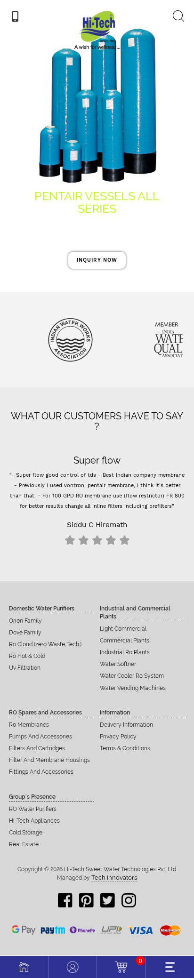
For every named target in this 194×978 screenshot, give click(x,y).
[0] (121, 965)
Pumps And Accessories (40, 736)
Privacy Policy (118, 736)
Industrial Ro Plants (125, 652)
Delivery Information (126, 724)
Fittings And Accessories (41, 772)
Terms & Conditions (125, 748)
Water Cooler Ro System (132, 676)
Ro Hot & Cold (27, 656)
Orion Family (25, 620)
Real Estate (24, 844)
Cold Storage (25, 832)
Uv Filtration (24, 668)
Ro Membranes (29, 724)
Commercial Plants (124, 640)
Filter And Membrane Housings (49, 760)
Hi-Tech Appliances (34, 821)
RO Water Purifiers (33, 809)
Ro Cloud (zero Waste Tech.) (45, 644)
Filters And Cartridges (37, 748)
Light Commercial (123, 628)
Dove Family (25, 632)
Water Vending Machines (133, 688)
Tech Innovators (114, 877)
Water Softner (118, 664)
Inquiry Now (97, 260)
